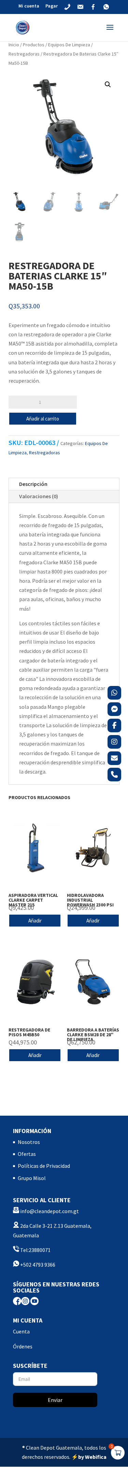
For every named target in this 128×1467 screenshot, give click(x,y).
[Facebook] (114, 725)
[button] (108, 84)
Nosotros (29, 1142)
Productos (33, 45)
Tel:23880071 (35, 1250)
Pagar (51, 6)
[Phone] (114, 774)
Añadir (35, 920)
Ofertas (27, 1153)
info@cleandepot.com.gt (49, 1211)
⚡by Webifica (88, 1456)
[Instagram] (114, 742)
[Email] (114, 758)
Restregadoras (24, 54)
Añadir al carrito (42, 418)
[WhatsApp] (114, 693)
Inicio (14, 45)
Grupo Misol (32, 1178)
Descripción (33, 483)
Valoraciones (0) (38, 496)
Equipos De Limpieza (69, 45)
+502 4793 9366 (37, 1264)
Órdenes (22, 1346)
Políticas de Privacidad (44, 1165)
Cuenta (21, 1331)
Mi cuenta (28, 6)
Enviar (55, 1399)
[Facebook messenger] (114, 709)
